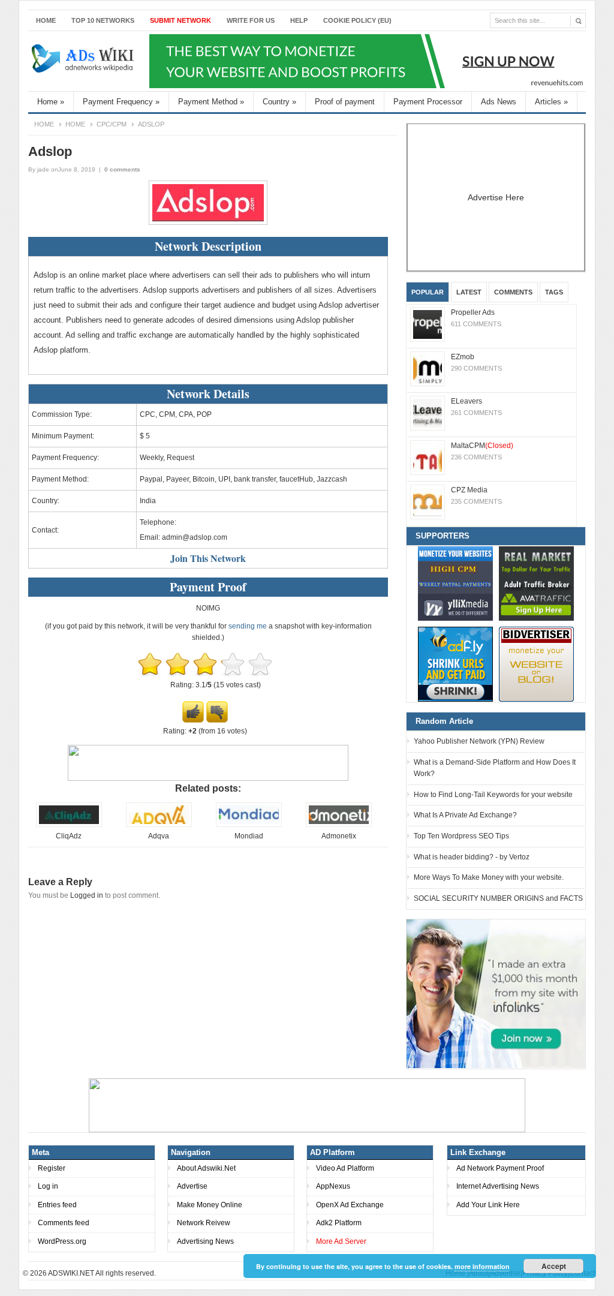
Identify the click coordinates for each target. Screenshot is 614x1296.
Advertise (192, 1186)
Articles (551, 101)
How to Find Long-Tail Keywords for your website (493, 794)
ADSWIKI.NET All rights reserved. (102, 1273)
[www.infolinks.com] (496, 993)
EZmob (462, 357)
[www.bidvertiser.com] (536, 664)
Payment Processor (427, 101)
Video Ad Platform (345, 1168)
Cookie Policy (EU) (357, 20)
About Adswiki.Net (206, 1168)
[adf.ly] (455, 664)
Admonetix (338, 836)
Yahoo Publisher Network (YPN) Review (479, 741)
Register (51, 1168)
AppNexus (333, 1186)
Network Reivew (203, 1223)
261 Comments (476, 412)
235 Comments (476, 501)
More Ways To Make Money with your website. (489, 877)
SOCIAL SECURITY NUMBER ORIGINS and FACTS (498, 898)
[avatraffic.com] (536, 583)
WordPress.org (62, 1241)
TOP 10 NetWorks (102, 20)
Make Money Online (209, 1205)
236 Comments (476, 457)
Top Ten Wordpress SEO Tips (461, 836)
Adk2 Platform (339, 1223)
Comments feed (63, 1223)
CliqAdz (69, 836)
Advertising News (205, 1241)
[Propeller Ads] (427, 324)
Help (299, 20)
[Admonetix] (339, 824)
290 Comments (476, 368)
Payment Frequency (121, 101)
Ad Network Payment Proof (500, 1168)
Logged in (86, 895)
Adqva (158, 836)
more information (482, 1266)
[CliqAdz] (69, 824)
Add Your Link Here (488, 1205)
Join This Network (208, 558)
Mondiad (248, 836)
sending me (247, 626)
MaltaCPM (482, 445)
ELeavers (466, 401)
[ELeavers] (427, 413)
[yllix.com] (455, 583)
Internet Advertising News (497, 1186)
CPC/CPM (112, 124)
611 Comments (476, 323)
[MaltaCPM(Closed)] (427, 457)
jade (43, 169)
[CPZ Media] (427, 502)
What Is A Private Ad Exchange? (465, 815)
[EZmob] (427, 368)
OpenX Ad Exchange (350, 1205)
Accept (553, 1266)
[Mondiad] (249, 824)
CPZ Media (469, 490)
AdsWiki (84, 61)
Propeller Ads (473, 312)
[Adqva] (159, 824)
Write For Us (251, 20)
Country (279, 101)
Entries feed (57, 1205)
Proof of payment (345, 101)
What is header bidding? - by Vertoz (471, 857)
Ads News (498, 101)
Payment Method (211, 101)
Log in (48, 1186)
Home (46, 20)
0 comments (122, 169)
